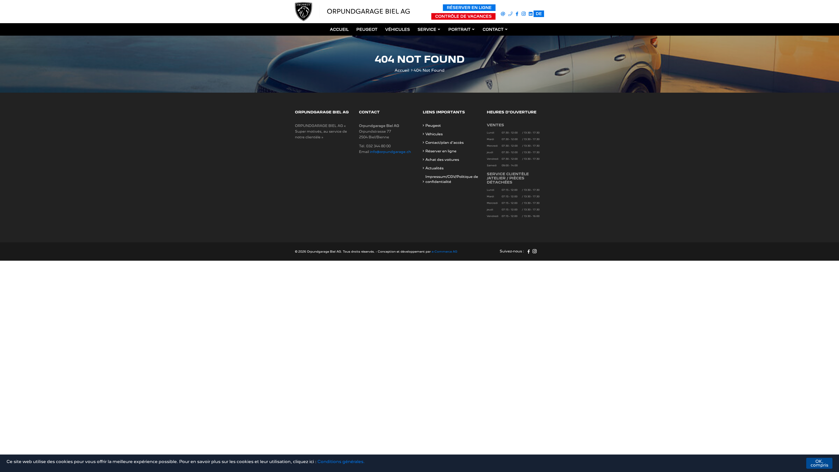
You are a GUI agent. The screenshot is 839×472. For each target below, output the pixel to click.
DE (539, 13)
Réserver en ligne (469, 7)
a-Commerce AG (444, 251)
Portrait (459, 29)
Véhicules (397, 29)
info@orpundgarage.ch (390, 152)
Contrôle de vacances (463, 16)
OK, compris (819, 463)
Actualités (434, 168)
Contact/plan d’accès (444, 143)
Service (427, 29)
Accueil (339, 29)
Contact (493, 29)
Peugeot (367, 29)
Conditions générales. (341, 461)
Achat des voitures (442, 160)
